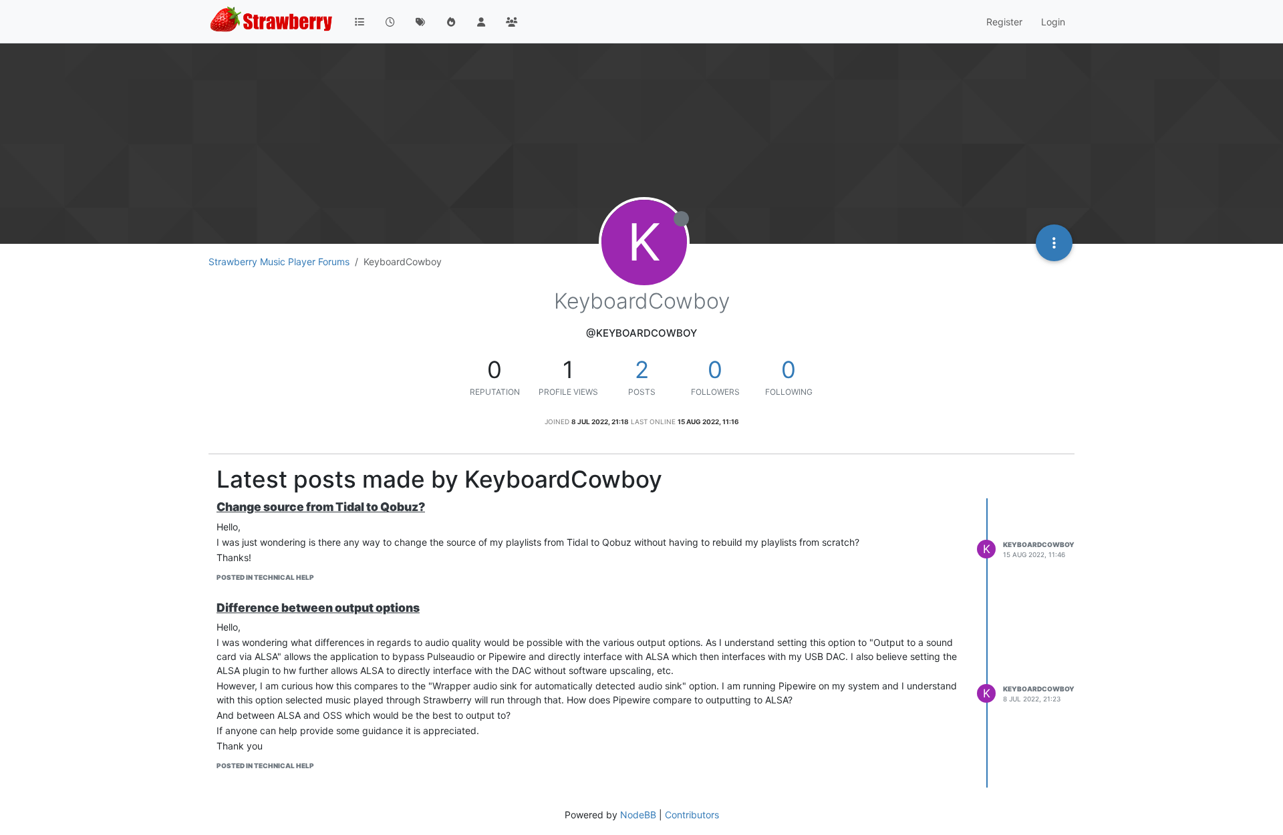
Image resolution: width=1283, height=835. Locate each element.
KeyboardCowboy (1039, 544)
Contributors (692, 814)
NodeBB (638, 814)
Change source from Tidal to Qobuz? (321, 507)
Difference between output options (318, 608)
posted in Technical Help (265, 577)
